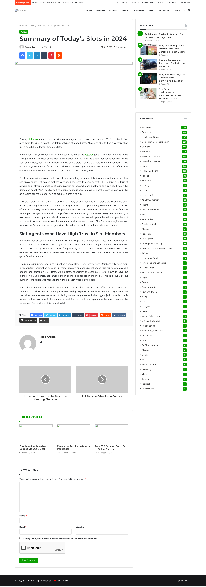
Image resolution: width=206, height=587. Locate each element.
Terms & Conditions (167, 2)
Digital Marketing (150, 171)
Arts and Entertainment (153, 272)
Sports (145, 282)
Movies (145, 350)
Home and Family (150, 258)
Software (146, 180)
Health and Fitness (151, 137)
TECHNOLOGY (149, 364)
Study (145, 340)
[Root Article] (21, 10)
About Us (134, 2)
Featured (146, 127)
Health (151, 10)
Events (145, 311)
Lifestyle (146, 166)
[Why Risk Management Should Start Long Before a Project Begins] (148, 49)
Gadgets (146, 306)
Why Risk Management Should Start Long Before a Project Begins (172, 48)
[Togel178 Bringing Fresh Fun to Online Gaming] (111, 433)
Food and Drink (149, 224)
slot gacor (33, 139)
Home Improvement (151, 161)
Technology (138, 10)
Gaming (32, 25)
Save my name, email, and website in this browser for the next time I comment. (60, 538)
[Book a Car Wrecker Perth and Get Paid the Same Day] (148, 64)
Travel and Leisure (151, 156)
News (144, 297)
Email (22, 527)
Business (100, 10)
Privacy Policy (148, 2)
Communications (150, 287)
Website (80, 527)
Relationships (148, 326)
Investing (146, 369)
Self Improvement (150, 345)
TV (143, 359)
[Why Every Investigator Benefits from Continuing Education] (148, 78)
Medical (145, 229)
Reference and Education (154, 263)
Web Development (151, 209)
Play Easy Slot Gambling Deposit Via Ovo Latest (32, 447)
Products (146, 234)
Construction (148, 268)
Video (144, 374)
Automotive (147, 219)
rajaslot (89, 154)
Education (147, 151)
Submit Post (164, 10)
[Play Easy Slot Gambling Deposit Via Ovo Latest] (36, 433)
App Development (150, 200)
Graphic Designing (151, 321)
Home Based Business (152, 330)
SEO (144, 214)
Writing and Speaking (152, 243)
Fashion (113, 10)
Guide (144, 190)
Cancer (145, 379)
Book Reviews (148, 389)
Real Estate (147, 238)
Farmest (146, 384)
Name (23, 515)
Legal (144, 277)
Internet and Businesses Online (157, 248)
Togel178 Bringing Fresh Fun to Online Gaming (111, 447)
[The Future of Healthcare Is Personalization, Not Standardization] (148, 93)
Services (146, 147)
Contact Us (184, 2)
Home (124, 2)
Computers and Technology (155, 142)
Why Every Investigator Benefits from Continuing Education (172, 77)
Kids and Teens (149, 292)
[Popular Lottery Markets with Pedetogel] (73, 433)
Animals (145, 253)
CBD (144, 301)
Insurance (147, 335)
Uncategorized (149, 195)
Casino (145, 355)
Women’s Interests (151, 316)
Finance (124, 10)
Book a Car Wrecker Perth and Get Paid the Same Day (57, 2)
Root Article (30, 47)
